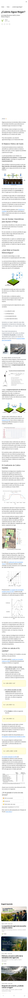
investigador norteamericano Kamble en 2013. (13, 736)
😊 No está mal (6, 801)
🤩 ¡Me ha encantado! (8, 798)
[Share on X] (5, 24)
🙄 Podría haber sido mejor (9, 804)
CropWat (4, 211)
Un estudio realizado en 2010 (9, 756)
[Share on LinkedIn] (9, 24)
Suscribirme (10, 807)
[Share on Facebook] (2, 24)
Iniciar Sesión (4, 807)
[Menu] (26, 1)
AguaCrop (21, 209)
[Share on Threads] (7, 24)
